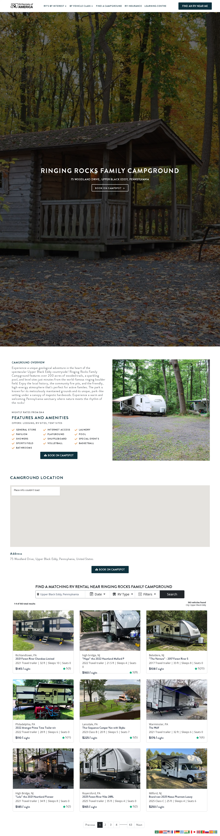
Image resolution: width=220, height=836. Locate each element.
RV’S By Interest (54, 6)
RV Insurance (133, 6)
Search (172, 594)
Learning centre (155, 6)
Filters (148, 594)
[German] (178, 831)
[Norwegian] (199, 831)
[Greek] (182, 831)
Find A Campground (109, 6)
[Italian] (190, 831)
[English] (169, 831)
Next (139, 825)
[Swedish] (215, 831)
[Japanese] (194, 831)
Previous (90, 825)
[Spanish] (211, 831)
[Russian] (207, 831)
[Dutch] (165, 831)
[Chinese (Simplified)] (161, 831)
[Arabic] (157, 831)
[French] (174, 831)
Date (98, 594)
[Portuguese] (203, 831)
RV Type (123, 594)
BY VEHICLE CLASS (80, 6)
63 (130, 825)
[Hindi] (186, 831)
